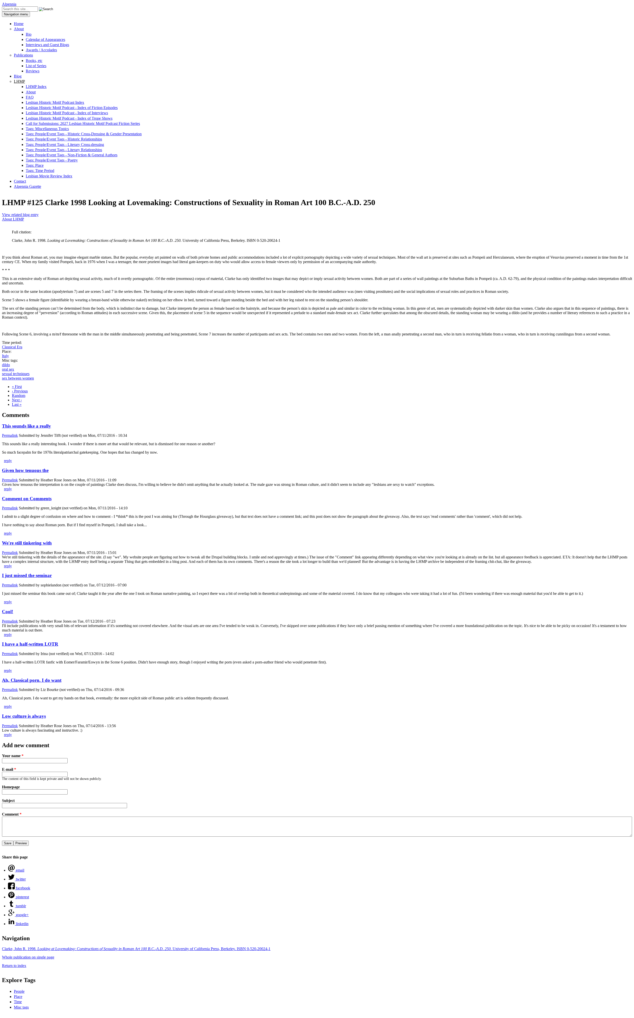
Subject (8, 800)
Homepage (11, 787)
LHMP (19, 81)
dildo (6, 365)
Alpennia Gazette (27, 186)
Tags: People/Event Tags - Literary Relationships (64, 150)
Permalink (10, 435)
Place (18, 996)
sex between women (18, 378)
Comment (12, 814)
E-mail (9, 769)
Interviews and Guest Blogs (47, 45)
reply (8, 461)
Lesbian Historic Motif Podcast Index (55, 102)
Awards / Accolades (41, 50)
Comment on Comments (27, 498)
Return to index (14, 965)
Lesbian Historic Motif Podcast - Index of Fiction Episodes (72, 108)
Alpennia (9, 4)
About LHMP (13, 219)
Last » (17, 404)
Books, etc (34, 60)
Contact (20, 181)
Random (18, 395)
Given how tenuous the (25, 470)
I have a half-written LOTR (30, 644)
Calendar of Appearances (45, 39)
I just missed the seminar (27, 575)
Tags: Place (35, 165)
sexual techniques (15, 374)
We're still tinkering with (27, 543)
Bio (28, 34)
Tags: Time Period (40, 170)
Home (19, 24)
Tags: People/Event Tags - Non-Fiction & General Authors (71, 155)
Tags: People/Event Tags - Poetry (52, 160)
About (19, 29)
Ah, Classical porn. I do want (31, 680)
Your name (13, 756)
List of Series (36, 66)
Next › (17, 400)
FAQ (30, 97)
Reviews (32, 71)
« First (17, 387)
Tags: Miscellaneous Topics (47, 129)
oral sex (8, 369)
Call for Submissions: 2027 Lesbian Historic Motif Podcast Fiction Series (83, 123)
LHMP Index (36, 86)
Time (18, 1002)
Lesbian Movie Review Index (49, 176)
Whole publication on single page (28, 957)
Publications (23, 55)
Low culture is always (24, 716)
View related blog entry (20, 215)
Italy (5, 356)
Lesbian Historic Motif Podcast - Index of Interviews (67, 113)
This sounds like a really (26, 426)
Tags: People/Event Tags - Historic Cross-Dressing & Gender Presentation (84, 134)
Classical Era (12, 347)
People (19, 991)
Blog (18, 76)
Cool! (7, 611)
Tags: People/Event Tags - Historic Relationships (64, 139)
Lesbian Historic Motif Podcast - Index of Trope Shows (69, 118)
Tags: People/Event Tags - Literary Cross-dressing (65, 144)
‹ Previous (20, 391)
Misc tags (21, 1007)
